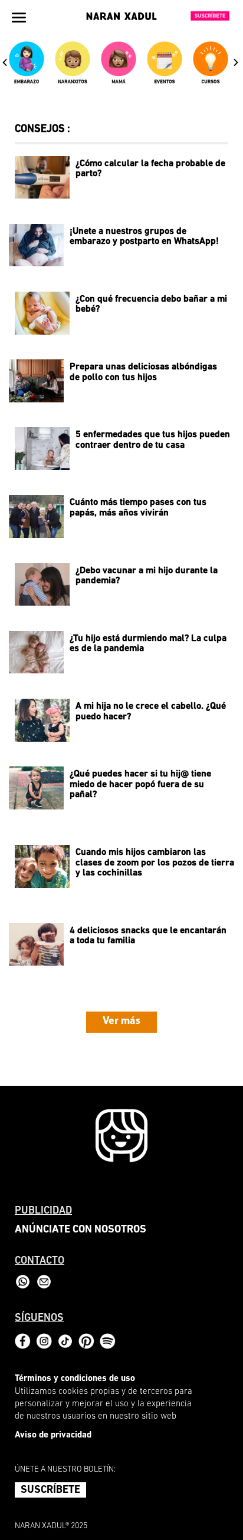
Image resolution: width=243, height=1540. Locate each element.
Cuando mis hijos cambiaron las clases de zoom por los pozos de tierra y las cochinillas (154, 863)
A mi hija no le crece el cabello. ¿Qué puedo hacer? (150, 712)
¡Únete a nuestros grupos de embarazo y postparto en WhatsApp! (144, 237)
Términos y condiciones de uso (75, 1378)
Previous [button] (4, 62)
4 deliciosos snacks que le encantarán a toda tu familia (148, 936)
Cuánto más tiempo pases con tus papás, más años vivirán (138, 508)
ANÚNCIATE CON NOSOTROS (80, 1230)
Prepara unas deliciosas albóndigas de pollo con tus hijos (143, 372)
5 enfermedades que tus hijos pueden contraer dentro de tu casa (152, 440)
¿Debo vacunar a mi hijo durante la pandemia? (146, 576)
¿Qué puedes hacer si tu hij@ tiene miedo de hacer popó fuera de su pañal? (140, 784)
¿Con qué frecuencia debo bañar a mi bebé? (151, 305)
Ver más (121, 1021)
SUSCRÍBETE (50, 1490)
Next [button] (236, 62)
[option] (29, 67)
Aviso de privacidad (53, 1435)
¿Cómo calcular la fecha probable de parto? (150, 169)
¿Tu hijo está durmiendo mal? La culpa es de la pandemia (148, 644)
